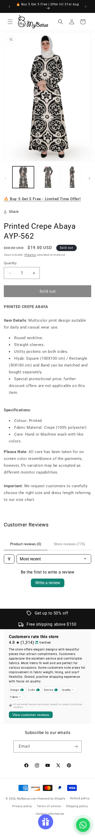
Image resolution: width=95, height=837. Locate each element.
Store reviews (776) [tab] (69, 544)
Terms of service (49, 806)
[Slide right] (89, 178)
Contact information (50, 813)
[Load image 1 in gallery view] (23, 177)
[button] (10, 21)
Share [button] (14, 212)
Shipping (30, 254)
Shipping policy (77, 806)
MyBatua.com (27, 798)
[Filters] (9, 559)
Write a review (47, 582)
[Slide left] (5, 178)
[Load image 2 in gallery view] (47, 177)
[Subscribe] (75, 746)
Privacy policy (22, 806)
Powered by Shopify (51, 798)
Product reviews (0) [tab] (25, 544)
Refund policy (79, 798)
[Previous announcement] (9, 6)
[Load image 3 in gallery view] (71, 177)
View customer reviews (30, 715)
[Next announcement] (85, 6)
